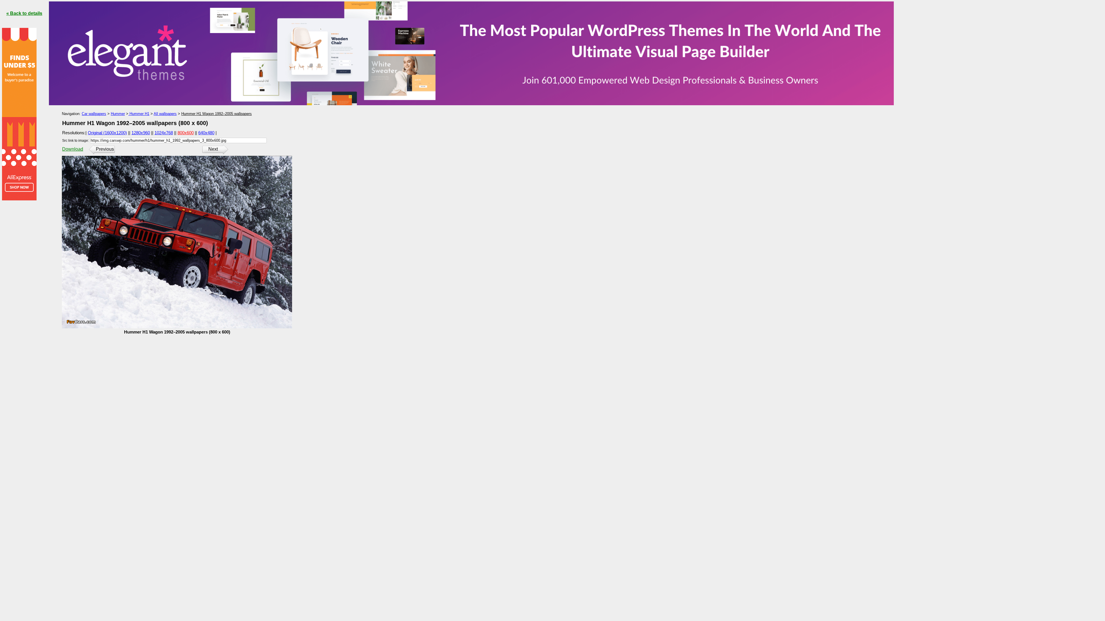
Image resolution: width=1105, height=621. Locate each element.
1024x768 (164, 132)
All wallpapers (165, 114)
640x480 (206, 132)
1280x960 (141, 132)
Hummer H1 (138, 114)
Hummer (118, 114)
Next (213, 149)
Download (72, 149)
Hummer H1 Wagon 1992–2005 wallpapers (216, 114)
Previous (105, 149)
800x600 (186, 132)
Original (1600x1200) (107, 132)
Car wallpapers (94, 114)
